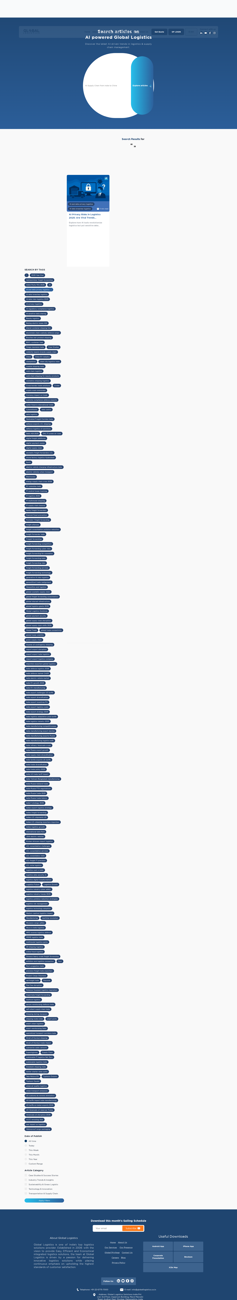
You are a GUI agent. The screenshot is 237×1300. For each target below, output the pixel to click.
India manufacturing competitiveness (41, 726)
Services (108, 32)
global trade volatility (35, 635)
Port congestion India (35, 966)
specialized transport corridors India (41, 1033)
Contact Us (142, 32)
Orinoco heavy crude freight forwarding (42, 956)
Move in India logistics (35, 928)
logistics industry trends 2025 (38, 894)
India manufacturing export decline (40, 731)
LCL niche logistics (33, 865)
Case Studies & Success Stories (43, 1175)
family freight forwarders (36, 510)
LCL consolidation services (37, 851)
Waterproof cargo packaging (38, 1129)
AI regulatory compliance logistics (40, 309)
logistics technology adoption (38, 908)
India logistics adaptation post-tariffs (41, 716)
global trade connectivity (51, 630)
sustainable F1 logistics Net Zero (39, 1057)
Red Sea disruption (34, 985)
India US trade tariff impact (37, 774)
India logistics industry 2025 (37, 721)
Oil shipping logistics (34, 947)
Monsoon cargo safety (35, 923)
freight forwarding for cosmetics (39, 553)
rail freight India (32, 980)
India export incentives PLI (37, 702)
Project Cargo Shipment (36, 976)
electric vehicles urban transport (39, 472)
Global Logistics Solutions (36, 611)
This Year (33, 1159)
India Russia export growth (37, 750)
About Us (96, 32)
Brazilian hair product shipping (38, 337)
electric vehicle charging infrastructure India (44, 467)
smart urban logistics (34, 1023)
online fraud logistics (34, 952)
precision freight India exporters (39, 971)
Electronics (30, 477)
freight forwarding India (35, 558)
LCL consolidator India (35, 856)
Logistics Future (32, 884)
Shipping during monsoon (36, 1014)
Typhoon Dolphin (50, 1076)
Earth (28, 462)
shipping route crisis (34, 1019)
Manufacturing (32, 918)
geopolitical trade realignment (38, 582)
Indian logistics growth (35, 827)
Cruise (56, 385)
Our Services (111, 1247)
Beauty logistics (32, 318)
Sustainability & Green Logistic (43, 1184)
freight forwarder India (35, 534)
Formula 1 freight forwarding (37, 520)
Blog (133, 32)
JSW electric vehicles (35, 836)
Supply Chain (47, 1052)
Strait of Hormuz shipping (36, 1038)
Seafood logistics (33, 999)
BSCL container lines (34, 342)
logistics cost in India (34, 870)
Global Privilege (121, 32)
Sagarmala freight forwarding (38, 995)
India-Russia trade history (36, 798)
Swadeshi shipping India (36, 1067)
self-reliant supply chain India (38, 1009)
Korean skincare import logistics (39, 841)
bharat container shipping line (38, 328)
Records (46, 980)
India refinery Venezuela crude (38, 745)
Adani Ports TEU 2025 (35, 285)
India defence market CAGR (37, 673)
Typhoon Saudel (32, 1081)
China (28, 357)
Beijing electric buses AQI (36, 323)
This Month (34, 1155)
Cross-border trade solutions (38, 385)
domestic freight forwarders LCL (39, 453)
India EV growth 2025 (35, 683)
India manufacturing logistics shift (39, 740)
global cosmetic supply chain (38, 592)
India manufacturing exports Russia (40, 736)
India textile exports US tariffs (38, 760)
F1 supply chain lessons (35, 505)
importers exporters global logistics (41, 664)
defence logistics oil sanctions (38, 429)
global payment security (36, 616)
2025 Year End (37, 275)
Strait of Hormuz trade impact (38, 1043)
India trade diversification (36, 764)
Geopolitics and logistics (36, 587)
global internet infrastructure (38, 601)
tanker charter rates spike (36, 1071)
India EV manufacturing (35, 688)
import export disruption (36, 649)
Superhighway (32, 1052)
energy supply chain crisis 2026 (39, 481)
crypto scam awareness (36, 390)
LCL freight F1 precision (35, 860)
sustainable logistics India (36, 1062)
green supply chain (34, 640)
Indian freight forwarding (36, 812)
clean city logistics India (50, 361)
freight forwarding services (37, 568)
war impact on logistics (35, 1124)
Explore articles (140, 85)
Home (87, 32)
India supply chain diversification (39, 755)
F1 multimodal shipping (35, 501)
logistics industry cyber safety (38, 889)
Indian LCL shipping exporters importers (42, 822)
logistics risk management (36, 904)
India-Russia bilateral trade (37, 784)
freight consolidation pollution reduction (42, 529)
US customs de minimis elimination (40, 1095)
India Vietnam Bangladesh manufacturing (43, 779)
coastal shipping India (35, 366)
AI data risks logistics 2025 (37, 299)
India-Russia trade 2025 (36, 793)
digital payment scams (35, 443)
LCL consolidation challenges (38, 846)
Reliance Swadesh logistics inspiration (41, 990)
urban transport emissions (36, 1091)
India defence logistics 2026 (37, 668)
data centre (46, 409)
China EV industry (42, 357)
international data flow (35, 832)
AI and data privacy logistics (39, 290)
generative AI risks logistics (37, 577)
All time (32, 1141)
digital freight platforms (36, 438)
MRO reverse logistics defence (38, 932)
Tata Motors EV (32, 1076)
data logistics (31, 414)
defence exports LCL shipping (38, 424)
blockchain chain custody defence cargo (42, 333)
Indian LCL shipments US (36, 817)
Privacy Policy (118, 1263)
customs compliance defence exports (41, 400)
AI (49, 285)
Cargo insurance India (35, 347)
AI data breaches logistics (36, 294)
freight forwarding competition (38, 544)
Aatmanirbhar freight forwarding (39, 280)
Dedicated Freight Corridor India (39, 419)
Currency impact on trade (36, 395)
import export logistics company (39, 659)
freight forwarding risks (35, 563)
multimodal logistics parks (37, 942)
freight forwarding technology (38, 573)
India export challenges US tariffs (39, 692)
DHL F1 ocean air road (52, 433)
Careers (115, 1258)
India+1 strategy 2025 (35, 803)
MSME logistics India (34, 937)
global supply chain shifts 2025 (38, 625)
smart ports (52, 1019)
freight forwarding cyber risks (38, 549)
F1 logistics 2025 (33, 496)
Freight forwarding (34, 539)
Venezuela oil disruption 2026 (38, 1115)
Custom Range (36, 1164)
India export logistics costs (37, 707)
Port (60, 961)
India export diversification (37, 697)
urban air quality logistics (36, 1086)
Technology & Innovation (40, 1189)
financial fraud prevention (36, 515)
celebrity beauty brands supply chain (41, 352)
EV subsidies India (33, 486)
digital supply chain (34, 448)
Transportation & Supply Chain (43, 1193)
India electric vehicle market (37, 678)
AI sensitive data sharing (36, 313)
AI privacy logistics (34, 304)
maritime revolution (50, 918)
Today (31, 1146)
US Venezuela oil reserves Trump (39, 1110)
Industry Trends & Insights (41, 1180)
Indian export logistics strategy (39, 808)
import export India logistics (37, 654)
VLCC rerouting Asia (34, 1119)
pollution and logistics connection (40, 961)
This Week (34, 1150)
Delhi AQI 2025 (32, 433)
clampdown (31, 361)
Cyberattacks (31, 409)
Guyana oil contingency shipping (39, 644)
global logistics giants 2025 (37, 606)
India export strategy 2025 (37, 712)
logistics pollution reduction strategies (42, 899)
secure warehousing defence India (40, 1004)
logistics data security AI (36, 875)
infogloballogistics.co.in (144, 1289)
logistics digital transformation (38, 880)
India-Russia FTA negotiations (38, 788)
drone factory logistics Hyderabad (40, 457)
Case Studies (53, 347)
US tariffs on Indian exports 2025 (39, 1105)
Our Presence (126, 1247)
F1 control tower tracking (36, 491)
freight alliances (32, 525)
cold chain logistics (34, 371)
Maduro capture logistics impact (39, 913)
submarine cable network (36, 1047)
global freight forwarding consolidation (42, 597)
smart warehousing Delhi (36, 1028)
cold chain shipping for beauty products (42, 376)
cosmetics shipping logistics (37, 381)
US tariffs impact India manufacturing (41, 1100)
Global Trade (31, 630)
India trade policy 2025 (35, 769)
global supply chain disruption (38, 620)
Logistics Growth (51, 884)
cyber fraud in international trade (39, 405)
